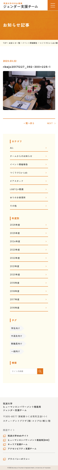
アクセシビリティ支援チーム (22, 448)
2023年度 (15, 250)
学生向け (15, 328)
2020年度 (15, 275)
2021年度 (14, 266)
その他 (13, 206)
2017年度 (14, 299)
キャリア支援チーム (18, 444)
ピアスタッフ (16, 181)
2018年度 (14, 291)
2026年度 (15, 225)
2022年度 (15, 258)
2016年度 (14, 308)
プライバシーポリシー (19, 459)
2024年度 (15, 241)
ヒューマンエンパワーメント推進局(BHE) (29, 440)
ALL (12, 148)
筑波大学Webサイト (18, 435)
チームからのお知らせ (21, 156)
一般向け (15, 351)
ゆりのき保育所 (17, 198)
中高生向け (16, 336)
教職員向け (16, 343)
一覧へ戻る (29, 123)
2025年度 (15, 233)
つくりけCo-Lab (18, 173)
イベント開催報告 (19, 164)
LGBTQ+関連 (16, 189)
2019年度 (14, 283)
